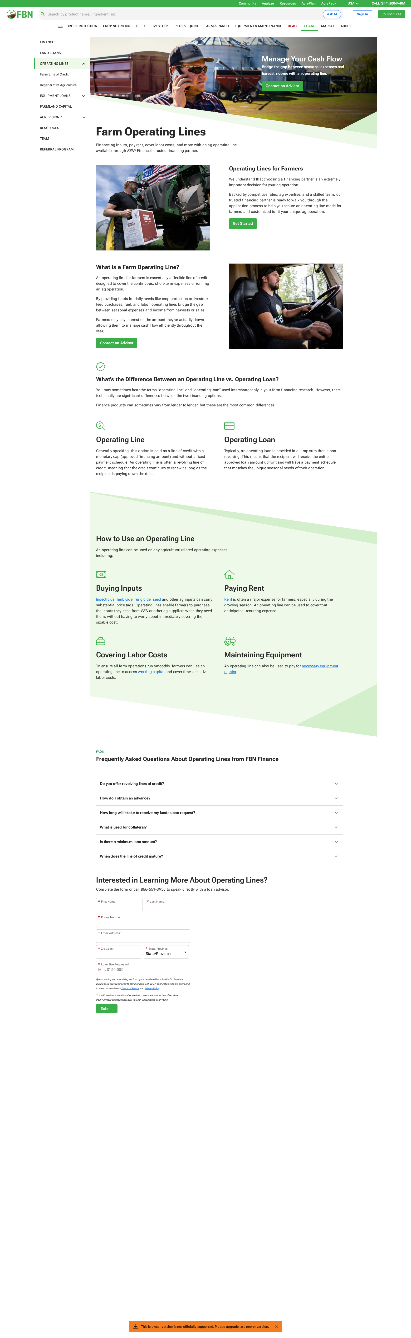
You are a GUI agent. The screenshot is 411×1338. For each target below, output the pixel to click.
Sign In (362, 14)
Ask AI (332, 14)
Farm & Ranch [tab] (217, 26)
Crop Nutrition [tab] (117, 26)
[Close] (276, 1326)
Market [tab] (328, 26)
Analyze (268, 3)
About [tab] (346, 26)
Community (247, 3)
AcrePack (328, 3)
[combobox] (184, 14)
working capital (151, 671)
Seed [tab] (140, 26)
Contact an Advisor (282, 86)
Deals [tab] (293, 26)
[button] (62, 42)
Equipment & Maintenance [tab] (258, 26)
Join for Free (391, 14)
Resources (288, 3)
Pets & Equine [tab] (187, 26)
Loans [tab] (309, 26)
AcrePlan (309, 3)
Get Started (243, 223)
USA (351, 3)
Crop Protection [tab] (82, 26)
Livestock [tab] (160, 26)
